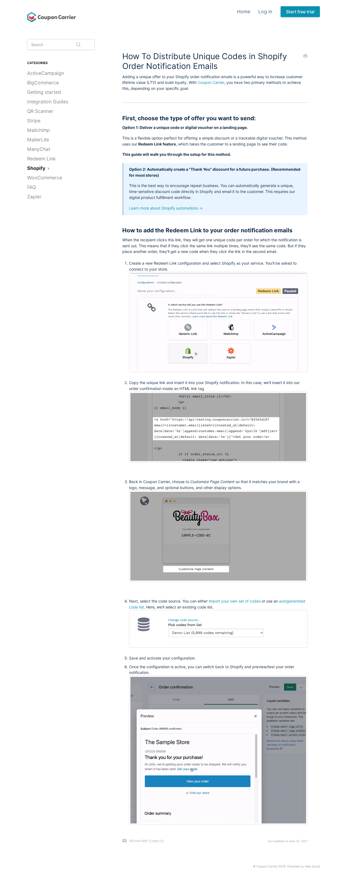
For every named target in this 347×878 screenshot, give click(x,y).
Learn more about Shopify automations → (166, 208)
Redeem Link (41, 158)
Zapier (34, 196)
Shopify (36, 168)
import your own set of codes (235, 601)
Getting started (44, 92)
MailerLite (38, 139)
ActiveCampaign (45, 73)
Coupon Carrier (211, 82)
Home (243, 11)
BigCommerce (43, 82)
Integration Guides (47, 101)
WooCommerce (44, 177)
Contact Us (156, 840)
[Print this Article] (305, 56)
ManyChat (38, 149)
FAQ (31, 187)
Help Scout (312, 866)
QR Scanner (40, 111)
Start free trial (300, 11)
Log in (265, 11)
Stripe (33, 120)
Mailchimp (38, 130)
